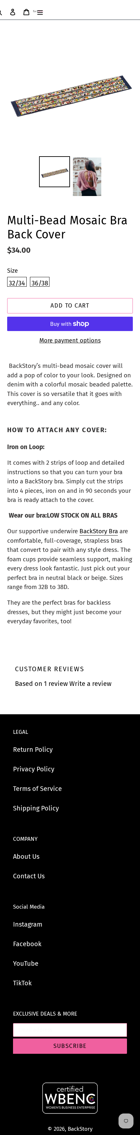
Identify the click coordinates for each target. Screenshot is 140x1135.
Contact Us (29, 876)
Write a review (90, 684)
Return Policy (33, 749)
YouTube (25, 963)
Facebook (27, 944)
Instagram (27, 924)
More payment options (70, 340)
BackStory (80, 1129)
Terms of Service (37, 789)
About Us (26, 856)
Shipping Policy (36, 808)
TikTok (22, 983)
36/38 (40, 283)
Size (12, 270)
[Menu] (40, 11)
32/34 (17, 283)
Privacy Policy (33, 769)
